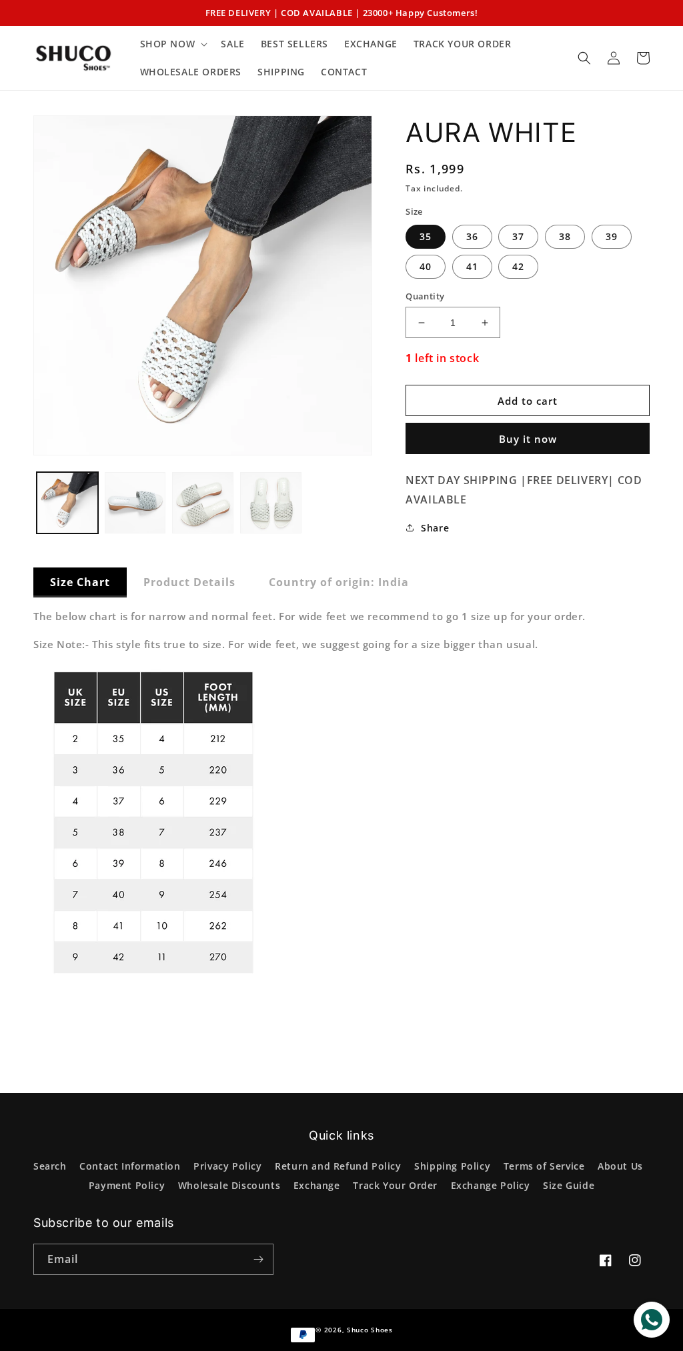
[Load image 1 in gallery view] (67, 502)
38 (565, 236)
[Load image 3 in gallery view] (202, 502)
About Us (620, 1166)
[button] (172, 44)
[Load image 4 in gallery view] (270, 502)
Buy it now (528, 438)
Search (50, 1166)
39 (612, 236)
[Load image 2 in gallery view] (135, 502)
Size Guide (568, 1185)
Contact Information (129, 1166)
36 (472, 236)
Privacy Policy (227, 1166)
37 (518, 236)
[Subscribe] (258, 1259)
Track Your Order (395, 1185)
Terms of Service (544, 1166)
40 (426, 266)
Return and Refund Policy (338, 1166)
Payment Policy (127, 1185)
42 (518, 266)
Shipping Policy (452, 1166)
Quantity (425, 296)
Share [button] (435, 527)
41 (472, 266)
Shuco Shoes (370, 1329)
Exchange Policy (490, 1185)
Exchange (316, 1185)
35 (426, 236)
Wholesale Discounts (229, 1185)
